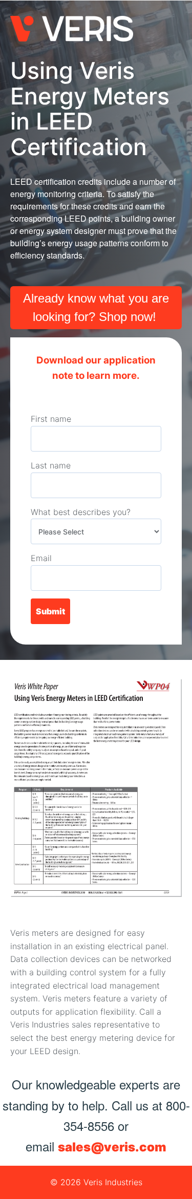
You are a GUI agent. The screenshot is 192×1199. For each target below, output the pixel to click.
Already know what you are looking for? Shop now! (96, 307)
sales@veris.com (112, 1147)
